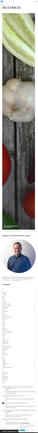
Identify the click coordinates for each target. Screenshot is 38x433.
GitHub (3, 322)
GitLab (3, 324)
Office (5, 224)
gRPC (3, 326)
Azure (3, 298)
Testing (3, 365)
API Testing (4, 294)
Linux (3, 337)
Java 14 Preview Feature (7, 332)
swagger (4, 361)
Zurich (3, 382)
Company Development (7, 305)
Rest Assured (4, 354)
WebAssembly (5, 378)
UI (2, 369)
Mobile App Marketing (6, 346)
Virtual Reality (5, 373)
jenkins (3, 333)
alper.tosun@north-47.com (7, 280)
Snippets (4, 360)
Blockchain (4, 302)
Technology (4, 363)
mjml (3, 345)
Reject (27, 430)
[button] (36, 1)
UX (2, 371)
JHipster (4, 335)
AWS (3, 296)
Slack (3, 358)
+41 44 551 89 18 (22, 280)
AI (2, 290)
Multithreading (5, 348)
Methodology (5, 343)
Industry (4, 328)
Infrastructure (5, 330)
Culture (3, 309)
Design (3, 313)
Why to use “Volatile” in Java (19, 395)
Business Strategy (5, 304)
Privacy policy (33, 430)
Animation (4, 292)
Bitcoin (3, 300)
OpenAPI (4, 350)
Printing (4, 352)
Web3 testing (5, 376)
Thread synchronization (7, 367)
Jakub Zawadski (8, 386)
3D (2, 289)
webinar (4, 380)
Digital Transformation (7, 317)
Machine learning (5, 341)
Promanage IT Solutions (10, 410)
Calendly (12, 278)
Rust (3, 356)
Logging (4, 339)
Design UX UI (4, 315)
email (3, 320)
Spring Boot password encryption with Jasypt (18, 403)
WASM (3, 375)
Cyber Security (5, 311)
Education (4, 318)
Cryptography (5, 307)
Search (34, 231)
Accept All (22, 430)
